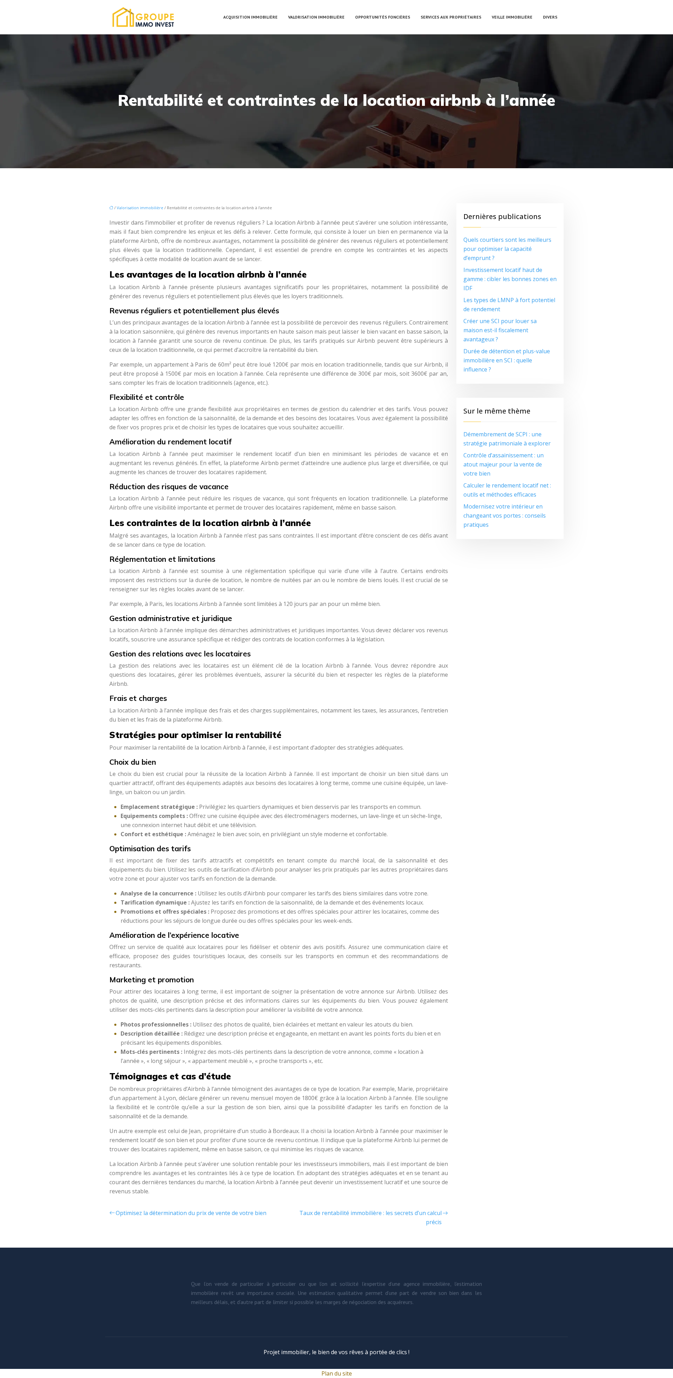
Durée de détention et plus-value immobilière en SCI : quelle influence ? (506, 360)
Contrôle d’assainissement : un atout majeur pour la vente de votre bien (503, 464)
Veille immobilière (512, 17)
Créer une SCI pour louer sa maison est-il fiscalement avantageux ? (500, 330)
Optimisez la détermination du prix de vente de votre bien (191, 1213)
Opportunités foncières (382, 17)
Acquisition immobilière (250, 17)
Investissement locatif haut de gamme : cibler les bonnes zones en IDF (510, 279)
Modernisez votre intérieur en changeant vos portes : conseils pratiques (504, 515)
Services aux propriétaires (451, 17)
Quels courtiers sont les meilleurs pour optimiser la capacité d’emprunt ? (507, 249)
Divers (550, 17)
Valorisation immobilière (316, 17)
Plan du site (336, 1373)
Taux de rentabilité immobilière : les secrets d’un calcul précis (370, 1217)
